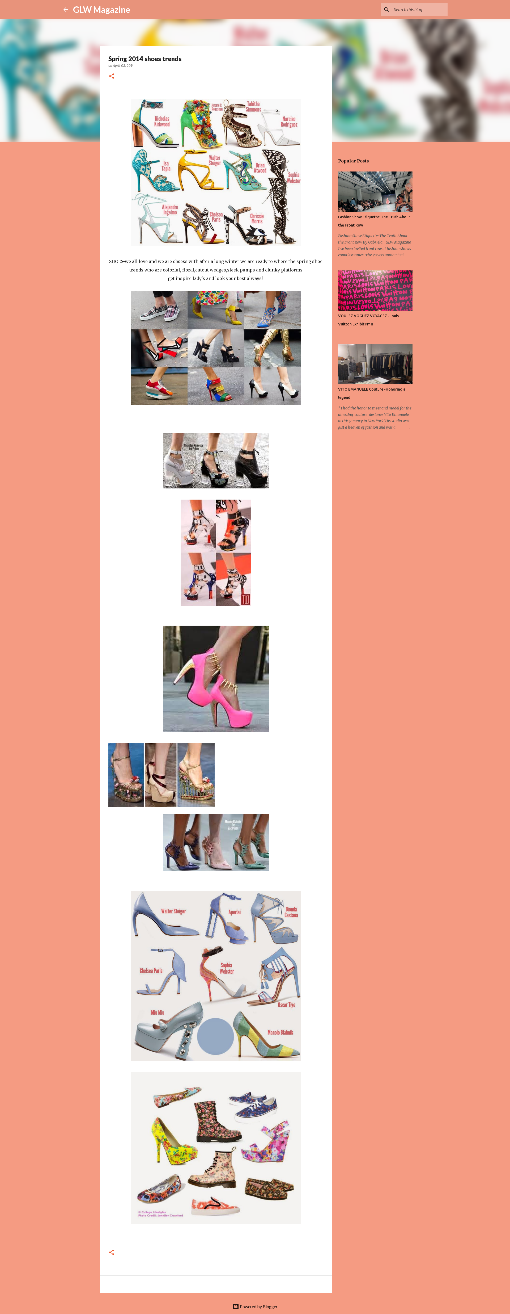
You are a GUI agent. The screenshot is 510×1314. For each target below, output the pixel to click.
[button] (111, 76)
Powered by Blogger (258, 1306)
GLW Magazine (101, 9)
